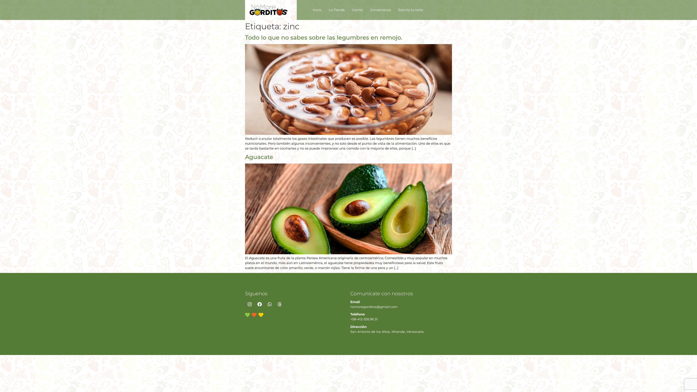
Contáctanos (380, 10)
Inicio (317, 10)
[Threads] (279, 304)
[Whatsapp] (269, 304)
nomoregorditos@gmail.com (374, 307)
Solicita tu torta (410, 10)
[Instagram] (249, 304)
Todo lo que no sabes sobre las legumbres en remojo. (323, 37)
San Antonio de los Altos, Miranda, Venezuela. (387, 332)
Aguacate (259, 156)
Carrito (357, 10)
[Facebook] (259, 304)
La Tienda (337, 10)
